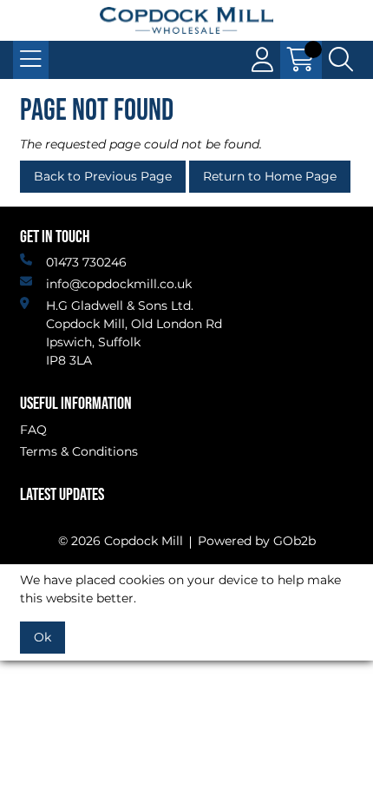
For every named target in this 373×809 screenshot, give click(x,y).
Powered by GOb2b (257, 541)
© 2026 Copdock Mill (120, 541)
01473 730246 (86, 262)
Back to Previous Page (103, 176)
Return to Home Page (270, 176)
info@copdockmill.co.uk (119, 284)
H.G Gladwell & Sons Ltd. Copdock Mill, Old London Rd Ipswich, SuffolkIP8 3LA (134, 333)
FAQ (33, 429)
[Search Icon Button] (341, 60)
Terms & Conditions (79, 451)
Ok (42, 637)
